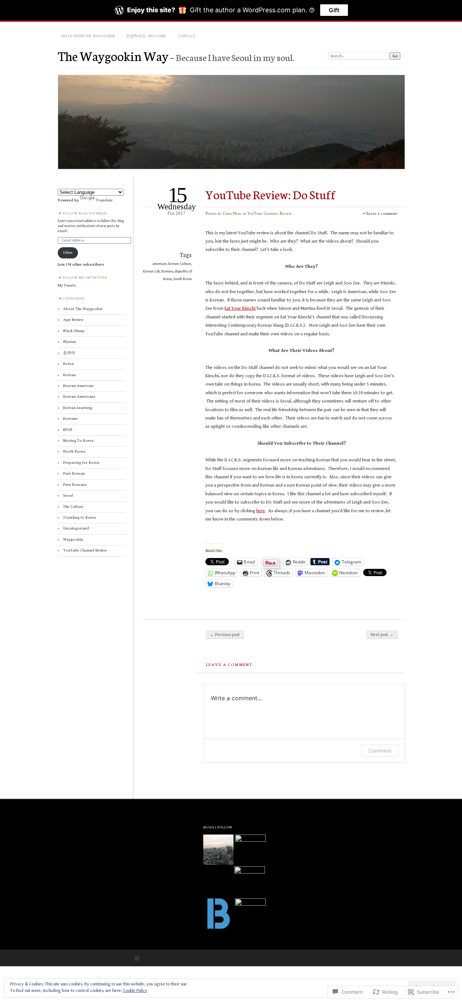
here (260, 511)
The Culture (73, 506)
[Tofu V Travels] (250, 913)
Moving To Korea (78, 440)
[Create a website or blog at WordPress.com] (136, 959)
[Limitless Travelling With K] (249, 881)
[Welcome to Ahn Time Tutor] (250, 850)
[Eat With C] (218, 850)
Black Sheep (73, 330)
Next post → (382, 634)
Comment (380, 751)
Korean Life (151, 271)
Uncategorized (76, 528)
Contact (186, 36)
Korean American (78, 385)
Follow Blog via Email (85, 213)
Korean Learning (77, 407)
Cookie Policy (135, 990)
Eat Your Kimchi (240, 308)
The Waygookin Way (113, 55)
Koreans (167, 271)
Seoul (68, 495)
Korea (68, 363)
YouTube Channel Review (269, 213)
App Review (73, 319)
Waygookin (73, 539)
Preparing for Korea (81, 462)
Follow (68, 252)
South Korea (182, 278)
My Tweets (67, 285)
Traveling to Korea (79, 517)
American (159, 263)
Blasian (69, 341)
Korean (69, 375)
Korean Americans (79, 396)
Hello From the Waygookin (88, 36)
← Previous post (225, 634)
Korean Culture (179, 263)
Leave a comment (381, 213)
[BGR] (218, 914)
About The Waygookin (83, 308)
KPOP (68, 429)
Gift (334, 10)
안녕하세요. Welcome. (146, 36)
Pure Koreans (75, 484)
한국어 (69, 352)
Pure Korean (74, 473)
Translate (104, 200)
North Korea (74, 451)
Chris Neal (232, 213)
